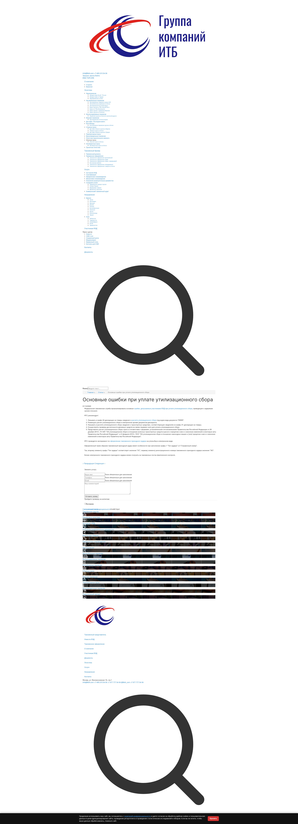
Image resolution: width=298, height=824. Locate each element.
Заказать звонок (89, 75)
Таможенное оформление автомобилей (101, 158)
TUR (88, 78)
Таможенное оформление (94, 156)
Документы (88, 252)
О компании (89, 81)
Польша (92, 206)
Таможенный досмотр (93, 154)
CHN (92, 78)
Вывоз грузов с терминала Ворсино (100, 110)
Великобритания (94, 208)
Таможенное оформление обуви (99, 159)
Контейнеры (90, 123)
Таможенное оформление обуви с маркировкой (103, 161)
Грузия (91, 211)
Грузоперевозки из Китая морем (99, 119)
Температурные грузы (93, 134)
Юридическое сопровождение (96, 177)
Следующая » (100, 463)
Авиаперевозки (91, 93)
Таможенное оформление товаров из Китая (102, 166)
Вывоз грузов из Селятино (97, 112)
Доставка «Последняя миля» (95, 121)
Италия (92, 205)
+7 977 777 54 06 (114, 682)
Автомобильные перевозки (95, 100)
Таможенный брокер (92, 150)
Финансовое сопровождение (95, 179)
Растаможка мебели (95, 163)
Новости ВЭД (89, 639)
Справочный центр (92, 238)
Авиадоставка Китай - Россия (98, 95)
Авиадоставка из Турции (96, 97)
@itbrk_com (125, 682)
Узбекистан (93, 218)
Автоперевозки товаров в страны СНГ (100, 102)
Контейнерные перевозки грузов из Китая (101, 125)
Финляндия (93, 201)
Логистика (88, 90)
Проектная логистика (93, 147)
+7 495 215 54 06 (100, 73)
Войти (97, 75)
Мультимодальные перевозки (96, 136)
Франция (92, 203)
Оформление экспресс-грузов (98, 184)
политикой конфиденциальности (137, 816)
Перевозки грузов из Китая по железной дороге (103, 116)
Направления (89, 194)
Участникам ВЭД (90, 228)
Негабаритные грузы (93, 144)
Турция (91, 215)
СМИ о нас (89, 236)
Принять (213, 818)
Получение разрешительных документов (99, 181)
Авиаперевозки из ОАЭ (96, 98)
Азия (87, 217)
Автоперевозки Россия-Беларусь (99, 105)
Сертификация (91, 175)
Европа (88, 198)
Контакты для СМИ (92, 244)
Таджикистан (93, 220)
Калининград (93, 213)
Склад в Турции (94, 186)
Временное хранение (96, 189)
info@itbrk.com (88, 73)
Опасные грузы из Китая (96, 142)
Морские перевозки (92, 118)
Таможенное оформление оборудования (101, 164)
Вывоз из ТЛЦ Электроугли (97, 109)
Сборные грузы (91, 127)
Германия (92, 210)
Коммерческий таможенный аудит (97, 191)
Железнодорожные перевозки (96, 114)
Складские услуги (92, 183)
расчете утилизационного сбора (144, 420)
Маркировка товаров (95, 188)
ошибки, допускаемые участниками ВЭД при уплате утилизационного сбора (163, 408)
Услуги (86, 169)
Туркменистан (93, 225)
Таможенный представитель (95, 634)
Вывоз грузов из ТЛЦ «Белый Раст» (100, 107)
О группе (89, 85)
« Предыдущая (88, 463)
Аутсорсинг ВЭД (91, 173)
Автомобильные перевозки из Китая (100, 104)
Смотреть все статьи (90, 509)
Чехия (91, 200)
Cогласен (90, 504)
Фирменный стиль (92, 242)
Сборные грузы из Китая (96, 130)
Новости (89, 234)
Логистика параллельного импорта (97, 138)
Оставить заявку (91, 496)
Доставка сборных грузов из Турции (100, 132)
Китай (91, 223)
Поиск (85, 388)
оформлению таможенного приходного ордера (128, 441)
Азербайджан (93, 222)
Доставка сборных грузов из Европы (100, 129)
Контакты (87, 247)
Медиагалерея (91, 240)
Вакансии (89, 87)
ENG (84, 78)
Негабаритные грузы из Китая (98, 145)
